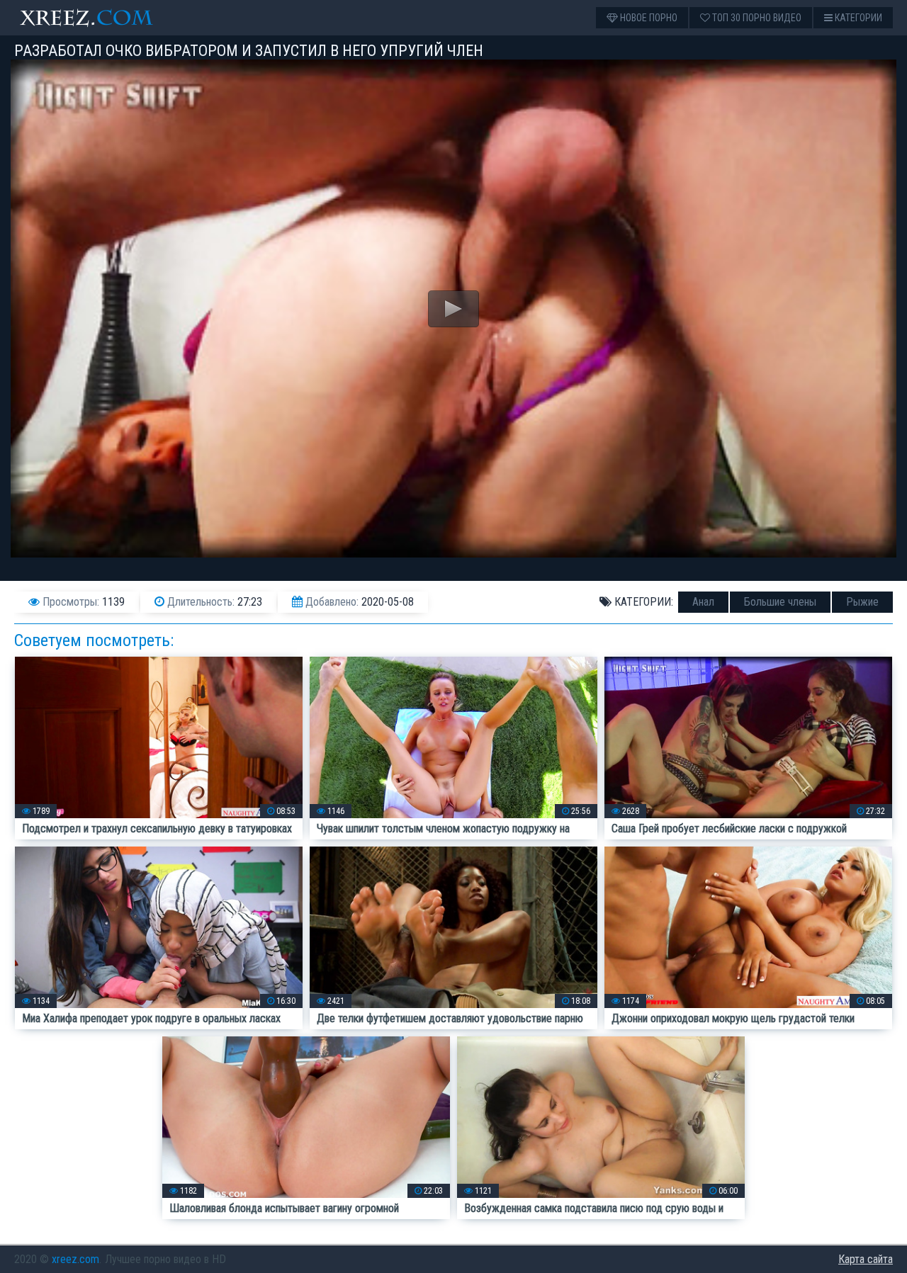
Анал (703, 602)
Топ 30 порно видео (755, 17)
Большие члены (780, 602)
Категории (857, 17)
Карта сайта (865, 1259)
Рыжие (862, 602)
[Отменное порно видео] (99, 18)
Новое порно (647, 17)
